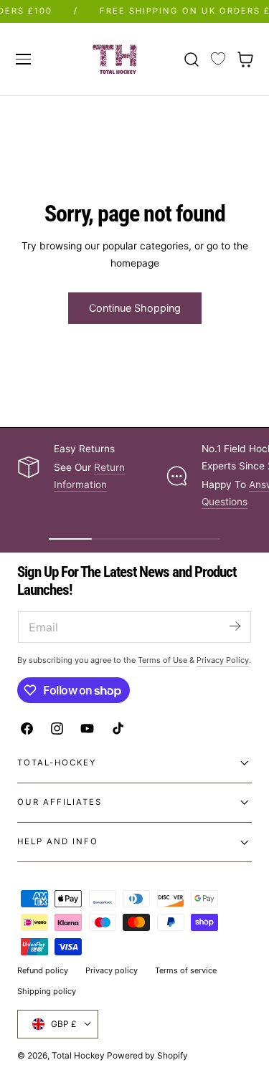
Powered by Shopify (147, 1055)
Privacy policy (111, 970)
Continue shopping (135, 308)
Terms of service (186, 970)
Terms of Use (163, 660)
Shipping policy (46, 991)
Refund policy (42, 970)
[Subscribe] (234, 626)
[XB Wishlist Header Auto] (218, 59)
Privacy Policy (223, 660)
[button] (23, 59)
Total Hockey (78, 1055)
